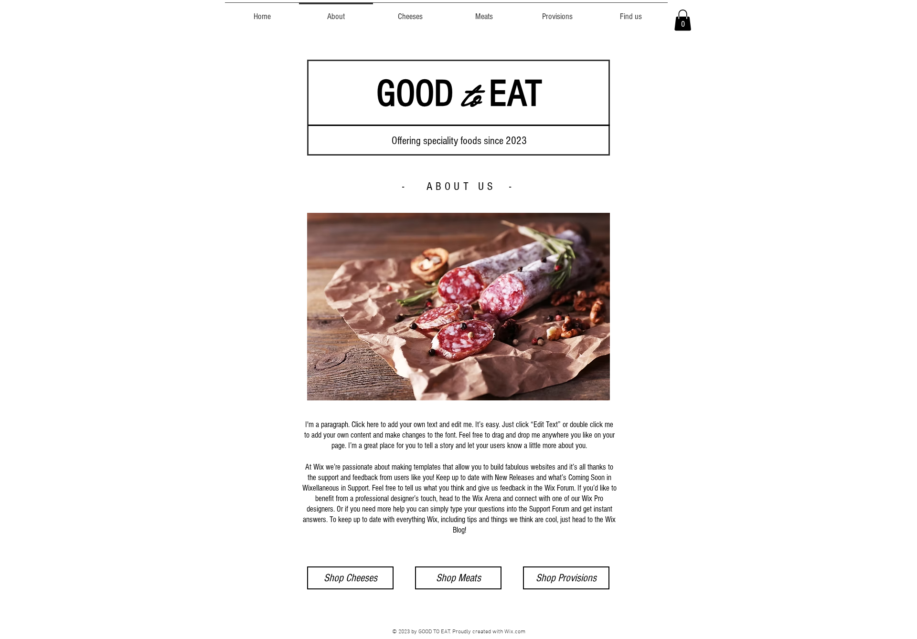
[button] (683, 20)
